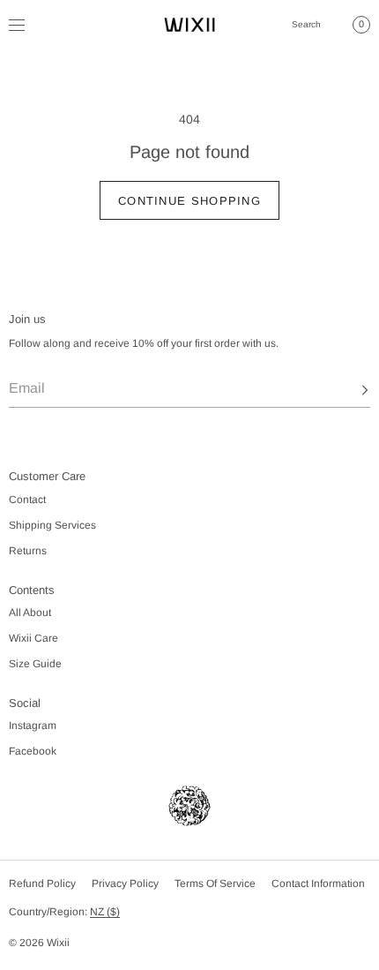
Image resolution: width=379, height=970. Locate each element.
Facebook (32, 751)
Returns (28, 551)
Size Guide (35, 664)
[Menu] (30, 24)
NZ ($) (105, 912)
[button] (307, 24)
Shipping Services (52, 525)
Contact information (318, 883)
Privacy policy (125, 883)
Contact (27, 499)
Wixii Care (33, 638)
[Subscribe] (348, 390)
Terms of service (215, 883)
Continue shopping (189, 200)
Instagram (32, 725)
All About (30, 612)
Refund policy (42, 883)
